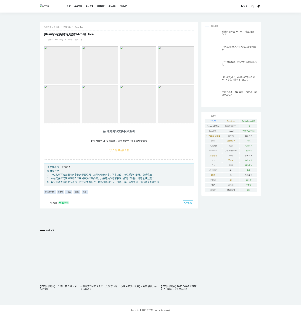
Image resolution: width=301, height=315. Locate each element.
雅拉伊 (213, 190)
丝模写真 (78, 6)
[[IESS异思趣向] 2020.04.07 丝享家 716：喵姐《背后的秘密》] (179, 252)
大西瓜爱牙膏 (231, 150)
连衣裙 (248, 185)
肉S (231, 175)
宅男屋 (50, 40)
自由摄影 (248, 175)
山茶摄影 (248, 150)
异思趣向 (213, 155)
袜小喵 (248, 180)
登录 (245, 6)
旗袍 (231, 155)
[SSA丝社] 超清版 (213, 136)
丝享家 (231, 136)
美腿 (77, 192)
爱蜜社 (231, 160)
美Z (231, 170)
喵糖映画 (213, 150)
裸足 (213, 185)
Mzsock (231, 131)
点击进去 (66, 167)
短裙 (231, 165)
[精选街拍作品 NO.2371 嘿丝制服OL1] (212, 38)
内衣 (69, 192)
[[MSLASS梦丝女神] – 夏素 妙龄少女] (139, 252)
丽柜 (213, 141)
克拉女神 (231, 141)
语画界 (231, 185)
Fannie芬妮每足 (213, 126)
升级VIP (123, 6)
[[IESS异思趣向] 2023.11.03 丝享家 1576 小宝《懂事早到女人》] (212, 83)
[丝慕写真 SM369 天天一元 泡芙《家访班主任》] (212, 98)
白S (213, 165)
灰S (213, 160)
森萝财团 (248, 155)
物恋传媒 (248, 160)
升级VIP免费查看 (120, 150)
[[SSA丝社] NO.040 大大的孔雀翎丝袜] (212, 53)
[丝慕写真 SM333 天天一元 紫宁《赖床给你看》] (98, 252)
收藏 (189, 203)
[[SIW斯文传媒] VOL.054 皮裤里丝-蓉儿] (212, 68)
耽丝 (213, 175)
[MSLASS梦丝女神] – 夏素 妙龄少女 (139, 286)
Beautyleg (78, 27)
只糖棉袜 (248, 146)
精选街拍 (248, 165)
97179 (213, 121)
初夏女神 (213, 146)
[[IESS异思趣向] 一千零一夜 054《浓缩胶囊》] (58, 252)
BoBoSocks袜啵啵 (248, 121)
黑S (84, 192)
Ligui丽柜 (213, 131)
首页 (69, 6)
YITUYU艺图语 (249, 131)
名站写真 (89, 6)
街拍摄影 (112, 6)
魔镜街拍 (231, 190)
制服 (231, 146)
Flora (60, 192)
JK (249, 126)
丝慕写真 (248, 136)
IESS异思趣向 (231, 126)
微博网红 (101, 6)
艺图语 (213, 180)
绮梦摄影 (213, 170)
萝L (231, 180)
